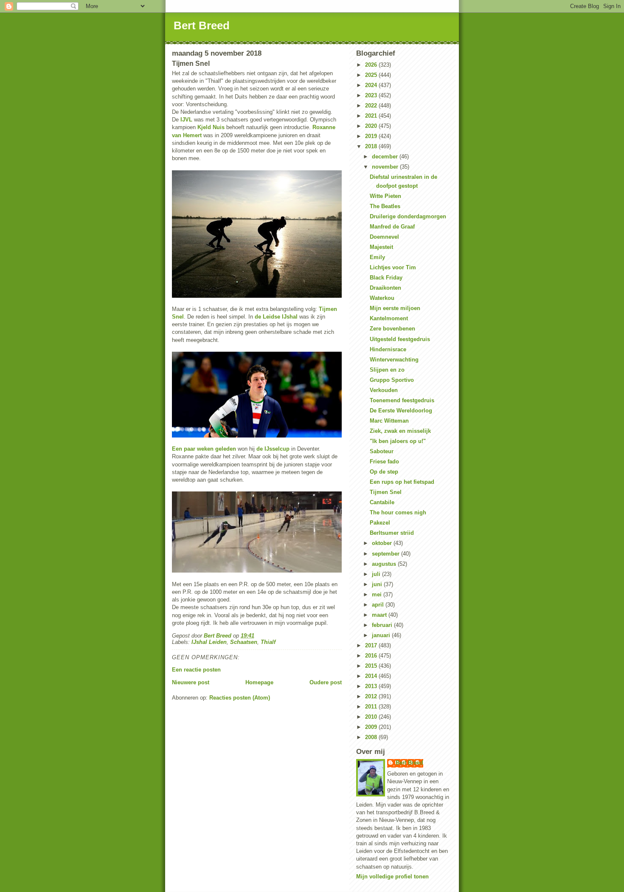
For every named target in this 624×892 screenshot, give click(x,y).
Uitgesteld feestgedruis (400, 339)
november (386, 167)
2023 (372, 95)
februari (383, 625)
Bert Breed (202, 25)
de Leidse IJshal (276, 316)
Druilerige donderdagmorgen (408, 216)
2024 (372, 85)
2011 (372, 706)
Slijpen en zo (387, 370)
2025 (372, 75)
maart (380, 615)
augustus (385, 564)
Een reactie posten (196, 669)
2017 (372, 645)
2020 (372, 126)
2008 (372, 737)
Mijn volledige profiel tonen (392, 876)
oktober (383, 543)
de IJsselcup (273, 449)
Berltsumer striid (392, 533)
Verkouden (384, 390)
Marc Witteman (389, 421)
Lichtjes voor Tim (393, 267)
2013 (372, 686)
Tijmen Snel (386, 492)
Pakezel (380, 522)
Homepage (259, 682)
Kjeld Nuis (211, 127)
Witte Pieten (385, 196)
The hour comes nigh (398, 512)
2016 (372, 655)
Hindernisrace (388, 349)
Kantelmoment (389, 318)
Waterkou (382, 298)
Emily (377, 257)
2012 (372, 696)
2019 (372, 136)
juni (378, 584)
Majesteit (381, 247)
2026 (372, 65)
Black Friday (386, 277)
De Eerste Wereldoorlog (401, 410)
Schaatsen (243, 642)
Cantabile (382, 502)
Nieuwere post (190, 682)
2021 (372, 116)
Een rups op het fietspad (402, 482)
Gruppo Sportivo (392, 380)
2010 (372, 717)
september (386, 553)
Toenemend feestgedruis (402, 400)
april (378, 604)
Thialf (268, 642)
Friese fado (384, 461)
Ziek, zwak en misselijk (400, 431)
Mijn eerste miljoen (395, 308)
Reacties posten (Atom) (239, 697)
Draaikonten (385, 288)
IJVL (186, 119)
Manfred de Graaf (392, 226)
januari (382, 635)
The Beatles (385, 206)
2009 (372, 727)
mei (377, 594)
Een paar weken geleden (204, 449)
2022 (372, 105)
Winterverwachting (394, 359)
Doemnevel (384, 237)
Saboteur (382, 451)
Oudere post (325, 682)
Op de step (384, 472)
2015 (372, 666)
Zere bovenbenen (392, 328)
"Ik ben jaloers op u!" (398, 441)
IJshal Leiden (209, 642)
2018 (372, 146)
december (385, 156)
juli (377, 574)
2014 (372, 676)
